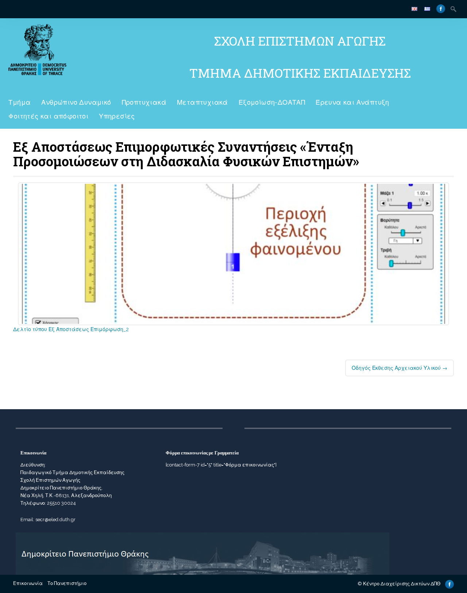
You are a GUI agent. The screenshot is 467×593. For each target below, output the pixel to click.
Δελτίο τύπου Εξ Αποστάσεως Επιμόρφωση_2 (71, 329)
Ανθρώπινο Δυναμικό (76, 102)
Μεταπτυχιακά (202, 102)
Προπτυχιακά (144, 102)
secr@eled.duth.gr (55, 519)
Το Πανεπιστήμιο (66, 583)
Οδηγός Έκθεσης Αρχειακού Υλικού (399, 368)
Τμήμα (19, 102)
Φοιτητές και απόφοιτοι (48, 116)
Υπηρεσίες (117, 116)
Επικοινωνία (28, 583)
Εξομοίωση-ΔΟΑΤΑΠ (272, 102)
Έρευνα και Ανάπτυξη (352, 102)
